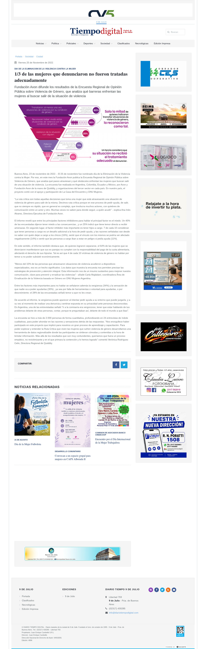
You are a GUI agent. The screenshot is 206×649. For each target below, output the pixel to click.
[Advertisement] (72, 506)
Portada (18, 56)
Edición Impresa (30, 609)
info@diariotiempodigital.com (123, 612)
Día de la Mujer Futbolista (27, 444)
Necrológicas (28, 604)
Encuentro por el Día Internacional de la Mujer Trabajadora (112, 440)
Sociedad (29, 56)
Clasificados (28, 600)
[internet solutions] (176, 646)
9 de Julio (101, 22)
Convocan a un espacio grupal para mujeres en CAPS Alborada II (72, 457)
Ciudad (39, 56)
